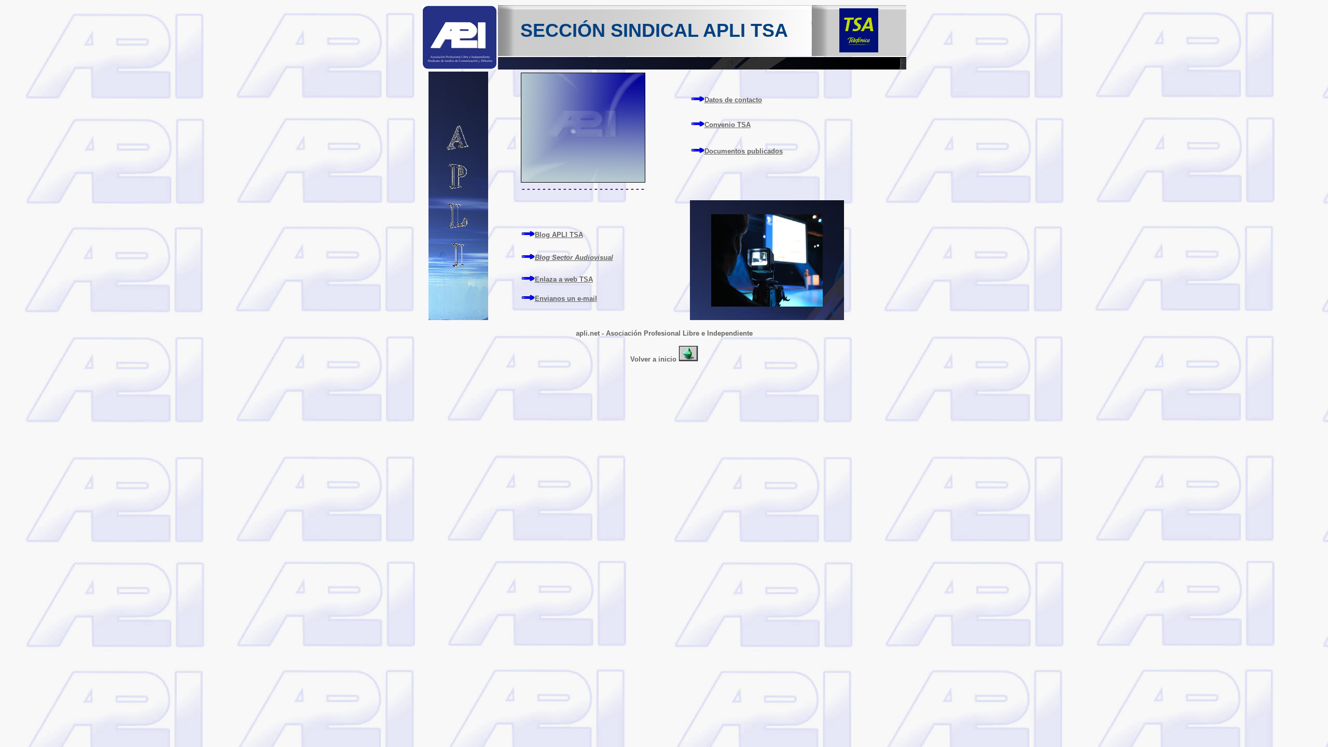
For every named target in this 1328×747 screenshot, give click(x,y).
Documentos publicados (743, 151)
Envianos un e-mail (566, 298)
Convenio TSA (727, 125)
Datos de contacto (733, 100)
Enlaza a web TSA (564, 279)
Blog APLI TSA (559, 235)
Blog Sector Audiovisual (574, 257)
